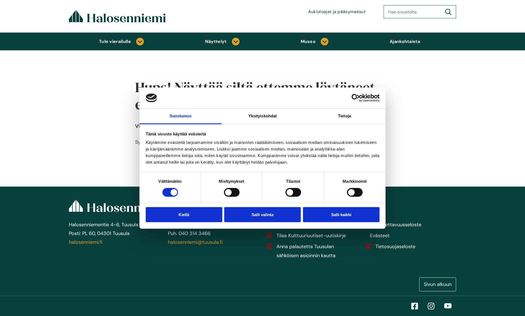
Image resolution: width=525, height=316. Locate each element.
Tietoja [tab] (344, 116)
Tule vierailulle (115, 41)
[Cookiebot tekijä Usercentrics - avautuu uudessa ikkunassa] (356, 98)
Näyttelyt (216, 41)
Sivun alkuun (437, 284)
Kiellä (184, 214)
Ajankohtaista (405, 41)
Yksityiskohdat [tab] (262, 116)
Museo (308, 41)
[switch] (232, 192)
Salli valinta (262, 214)
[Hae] (448, 11)
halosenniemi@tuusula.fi (195, 242)
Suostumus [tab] (181, 116)
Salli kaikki (341, 214)
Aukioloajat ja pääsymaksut (337, 12)
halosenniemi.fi (85, 242)
